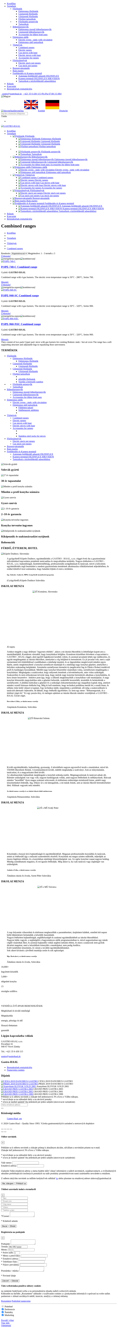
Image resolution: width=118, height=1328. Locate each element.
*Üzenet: (5, 1216)
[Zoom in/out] (11, 1129)
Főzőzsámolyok (14, 438)
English (41, 110)
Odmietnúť (6, 1325)
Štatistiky (9, 1312)
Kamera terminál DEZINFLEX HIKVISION (39, 78)
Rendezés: (6, 253)
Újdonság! (6, 256)
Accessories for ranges (28, 58)
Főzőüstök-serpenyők (28, 21)
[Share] (5, 1129)
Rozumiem (6, 1301)
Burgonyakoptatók (15, 446)
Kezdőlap (11, 233)
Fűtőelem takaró (25, 407)
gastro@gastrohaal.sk (11, 94)
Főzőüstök (11, 356)
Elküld (12, 1226)
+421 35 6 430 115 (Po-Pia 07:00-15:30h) (42, 94)
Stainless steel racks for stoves (32, 436)
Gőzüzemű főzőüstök (28, 16)
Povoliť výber (7, 1320)
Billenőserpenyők (15, 389)
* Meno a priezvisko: (10, 1255)
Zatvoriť (5, 1281)
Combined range (19, 266)
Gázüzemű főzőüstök (28, 14)
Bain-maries (12, 449)
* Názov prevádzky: (10, 1264)
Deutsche (63, 110)
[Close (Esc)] (2, 1129)
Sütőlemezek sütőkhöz (28, 410)
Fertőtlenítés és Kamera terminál (21, 451)
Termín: (4, 1246)
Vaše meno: (6, 1162)
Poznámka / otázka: (10, 1271)
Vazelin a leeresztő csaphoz (30, 381)
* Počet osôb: (7, 1252)
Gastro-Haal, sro (14, 1118)
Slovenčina (19, 110)
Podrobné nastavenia (21, 1301)
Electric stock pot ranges (29, 63)
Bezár (4, 1226)
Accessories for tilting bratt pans (32, 34)
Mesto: (4, 1249)
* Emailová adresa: (9, 1258)
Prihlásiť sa (21, 1183)
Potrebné (9, 1306)
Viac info (5, 1323)
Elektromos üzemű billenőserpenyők (35, 29)
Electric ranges (25, 50)
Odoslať (15, 1281)
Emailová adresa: (9, 1165)
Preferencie (10, 1309)
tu (57, 1178)
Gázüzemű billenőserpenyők (31, 32)
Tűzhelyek (12, 243)
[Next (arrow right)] (5, 1131)
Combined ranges (26, 47)
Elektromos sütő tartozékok (30, 42)
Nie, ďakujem (7, 1183)
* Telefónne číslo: (9, 1261)
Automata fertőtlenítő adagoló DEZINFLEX (38, 76)
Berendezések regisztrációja (19, 1067)
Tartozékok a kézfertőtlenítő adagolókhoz (37, 81)
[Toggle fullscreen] (8, 1129)
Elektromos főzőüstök (28, 11)
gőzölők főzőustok (26, 379)
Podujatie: (5, 1244)
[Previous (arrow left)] (2, 1131)
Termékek (11, 238)
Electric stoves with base (29, 55)
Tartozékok (23, 24)
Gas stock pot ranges (27, 65)
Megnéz (4, 282)
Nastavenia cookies (15, 1070)
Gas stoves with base (27, 52)
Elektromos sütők (15, 400)
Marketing (9, 1315)
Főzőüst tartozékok (27, 19)
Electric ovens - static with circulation (35, 40)
